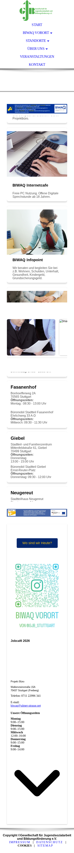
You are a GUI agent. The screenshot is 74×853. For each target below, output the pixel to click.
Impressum (19, 842)
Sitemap (45, 845)
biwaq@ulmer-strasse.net (26, 705)
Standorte (36, 41)
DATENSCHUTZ (49, 842)
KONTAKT (37, 64)
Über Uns (35, 49)
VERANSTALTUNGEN (37, 57)
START (37, 25)
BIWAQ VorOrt (36, 33)
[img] (37, 10)
